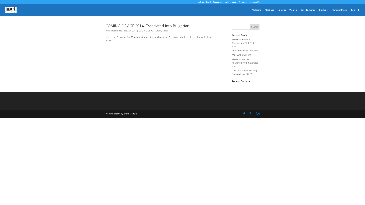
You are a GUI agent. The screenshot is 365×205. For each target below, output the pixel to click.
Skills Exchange (308, 10)
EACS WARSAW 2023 (241, 55)
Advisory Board (204, 2)
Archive (242, 2)
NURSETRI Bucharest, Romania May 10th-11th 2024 (243, 43)
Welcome (256, 10)
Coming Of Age (339, 10)
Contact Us (254, 2)
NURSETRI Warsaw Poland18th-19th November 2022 (245, 63)
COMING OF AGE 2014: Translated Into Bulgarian (147, 25)
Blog (352, 10)
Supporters (217, 2)
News (165, 30)
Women (293, 10)
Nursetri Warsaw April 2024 (245, 50)
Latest (158, 30)
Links (227, 2)
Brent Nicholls (115, 30)
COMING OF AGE (147, 30)
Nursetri (282, 10)
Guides (322, 10)
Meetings (269, 10)
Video (234, 2)
